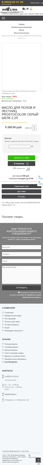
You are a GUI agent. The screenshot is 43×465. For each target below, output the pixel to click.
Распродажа (11, 362)
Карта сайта (25, 451)
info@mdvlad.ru (10, 394)
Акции (7, 328)
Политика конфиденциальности (11, 451)
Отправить (21, 288)
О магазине (9, 313)
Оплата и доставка (12, 322)
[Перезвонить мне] (40, 178)
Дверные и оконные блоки (15, 356)
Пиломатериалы (11, 344)
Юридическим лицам (13, 316)
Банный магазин (11, 350)
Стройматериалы (11, 347)
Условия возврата (12, 325)
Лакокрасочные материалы (15, 359)
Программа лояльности (14, 331)
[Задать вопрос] (40, 183)
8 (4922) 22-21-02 (12, 2)
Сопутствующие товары (14, 353)
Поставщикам (10, 319)
